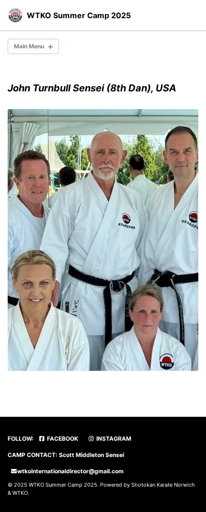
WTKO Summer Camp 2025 (79, 15)
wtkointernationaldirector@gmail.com (70, 471)
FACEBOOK (62, 438)
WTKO (20, 493)
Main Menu (29, 46)
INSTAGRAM (113, 438)
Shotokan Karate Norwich (163, 484)
